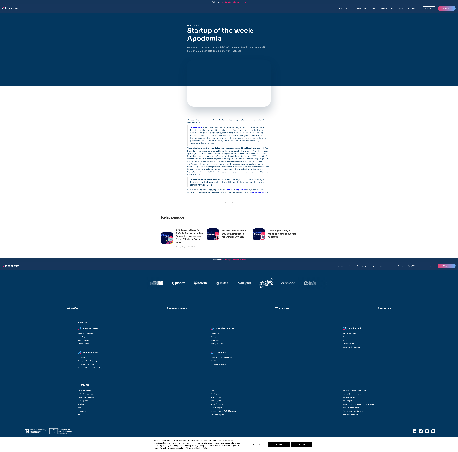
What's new (193, 25)
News (400, 8)
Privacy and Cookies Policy (196, 448)
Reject (279, 444)
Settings (256, 444)
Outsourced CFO (345, 8)
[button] (361, 8)
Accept (302, 444)
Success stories (386, 8)
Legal (373, 8)
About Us (411, 8)
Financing (361, 8)
